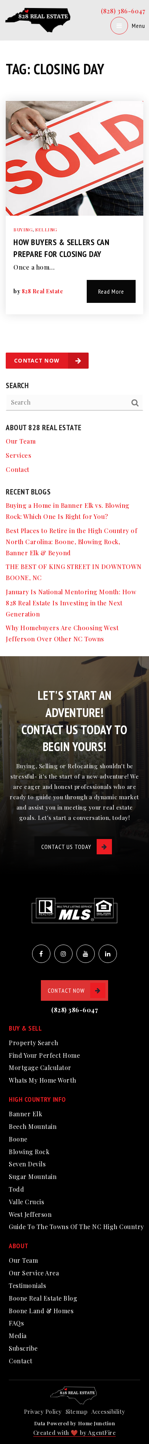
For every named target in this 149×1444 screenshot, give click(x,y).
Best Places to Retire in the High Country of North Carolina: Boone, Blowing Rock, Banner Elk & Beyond (71, 542)
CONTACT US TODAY (66, 846)
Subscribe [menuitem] (23, 1348)
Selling (46, 229)
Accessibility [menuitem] (108, 1411)
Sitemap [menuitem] (77, 1411)
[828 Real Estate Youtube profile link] (85, 954)
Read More (111, 291)
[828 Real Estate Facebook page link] (41, 954)
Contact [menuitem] (17, 469)
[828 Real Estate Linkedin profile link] (108, 954)
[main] (74, 328)
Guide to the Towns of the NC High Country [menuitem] (76, 1227)
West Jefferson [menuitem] (30, 1214)
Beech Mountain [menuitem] (33, 1126)
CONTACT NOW (66, 990)
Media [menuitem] (18, 1336)
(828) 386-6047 (123, 11)
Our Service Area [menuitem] (34, 1273)
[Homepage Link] (39, 19)
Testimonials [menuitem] (27, 1285)
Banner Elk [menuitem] (25, 1114)
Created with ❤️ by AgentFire (74, 1432)
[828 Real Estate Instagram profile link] (63, 954)
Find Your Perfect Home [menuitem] (44, 1055)
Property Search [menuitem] (33, 1043)
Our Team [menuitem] (21, 441)
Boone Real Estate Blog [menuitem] (43, 1298)
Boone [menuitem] (18, 1139)
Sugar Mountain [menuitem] (33, 1176)
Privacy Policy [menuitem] (43, 1411)
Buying (22, 229)
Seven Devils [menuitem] (27, 1164)
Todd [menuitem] (16, 1189)
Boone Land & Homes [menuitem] (41, 1311)
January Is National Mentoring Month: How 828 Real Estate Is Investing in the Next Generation (71, 603)
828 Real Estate (42, 291)
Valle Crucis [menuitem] (26, 1202)
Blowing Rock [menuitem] (29, 1152)
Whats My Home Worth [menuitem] (42, 1080)
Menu (138, 25)
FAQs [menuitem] (16, 1323)
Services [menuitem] (18, 455)
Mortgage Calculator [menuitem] (40, 1067)
